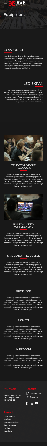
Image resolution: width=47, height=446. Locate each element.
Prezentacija (8, 431)
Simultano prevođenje (11, 422)
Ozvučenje (7, 419)
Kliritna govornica (10, 425)
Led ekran (7, 428)
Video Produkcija (9, 416)
